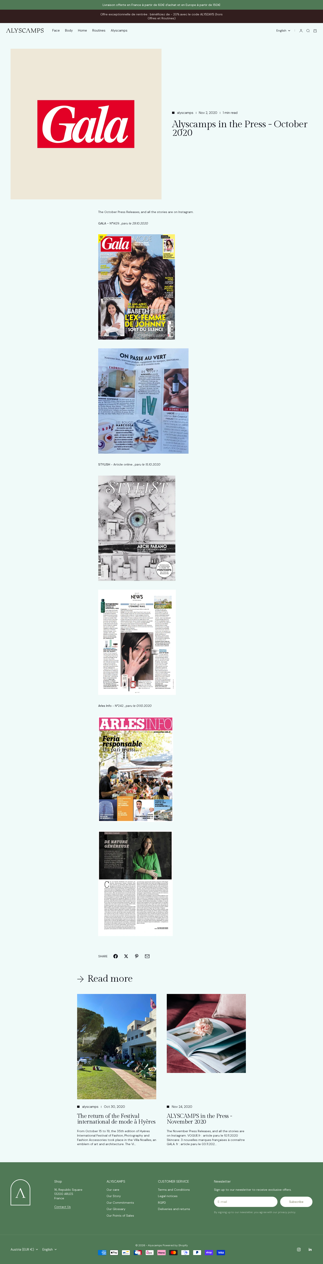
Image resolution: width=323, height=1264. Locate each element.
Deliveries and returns (174, 1209)
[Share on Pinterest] (136, 956)
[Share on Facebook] (115, 956)
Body (69, 31)
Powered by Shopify (175, 1245)
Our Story (114, 1196)
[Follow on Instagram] (299, 1249)
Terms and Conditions (174, 1190)
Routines (98, 31)
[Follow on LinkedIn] (310, 1249)
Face (56, 31)
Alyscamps (119, 31)
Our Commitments (120, 1203)
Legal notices (168, 1196)
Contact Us (62, 1207)
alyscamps (185, 113)
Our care (113, 1190)
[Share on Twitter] (126, 956)
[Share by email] (147, 956)
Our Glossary (116, 1209)
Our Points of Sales (120, 1215)
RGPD (162, 1203)
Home (82, 31)
